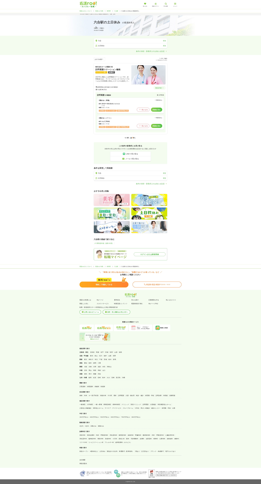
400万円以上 (94, 417)
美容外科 (82, 435)
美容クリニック (136, 404)
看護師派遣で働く (137, 303)
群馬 (114, 359)
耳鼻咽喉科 (134, 438)
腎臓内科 (138, 435)
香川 (90, 374)
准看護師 (90, 386)
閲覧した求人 (84, 303)
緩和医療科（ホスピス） (123, 442)
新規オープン (84, 451)
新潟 (91, 356)
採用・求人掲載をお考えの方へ (117, 312)
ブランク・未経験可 (157, 451)
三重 (99, 363)
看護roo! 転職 (99, 11)
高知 (99, 374)
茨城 (105, 359)
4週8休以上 (94, 451)
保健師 (97, 386)
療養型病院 (107, 404)
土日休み (102, 451)
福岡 (89, 377)
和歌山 (109, 366)
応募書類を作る (154, 300)
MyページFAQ (153, 303)
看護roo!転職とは (85, 300)
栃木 (109, 359)
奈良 (103, 366)
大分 (108, 377)
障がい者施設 (145, 408)
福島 (120, 352)
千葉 (100, 359)
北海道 (92, 352)
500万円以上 (104, 417)
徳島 (85, 374)
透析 (115, 395)
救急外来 (103, 395)
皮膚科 (142, 438)
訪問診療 (159, 395)
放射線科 (170, 438)
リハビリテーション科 (95, 442)
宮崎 (112, 377)
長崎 (99, 377)
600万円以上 (115, 417)
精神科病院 (116, 404)
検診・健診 (139, 395)
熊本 (103, 377)
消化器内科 (113, 435)
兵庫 (94, 366)
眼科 (127, 438)
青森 (97, 352)
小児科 (115, 438)
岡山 (90, 370)
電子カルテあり (170, 451)
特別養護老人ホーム (164, 404)
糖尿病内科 (146, 435)
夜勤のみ (101, 426)
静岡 (94, 363)
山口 (103, 370)
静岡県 (109, 11)
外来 (85, 395)
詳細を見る (156, 110)
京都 (90, 366)
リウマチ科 (83, 442)
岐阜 (90, 363)
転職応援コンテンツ (120, 303)
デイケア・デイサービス (113, 408)
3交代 (87, 426)
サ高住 (137, 408)
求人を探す (135, 300)
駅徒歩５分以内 (112, 451)
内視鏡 (165, 395)
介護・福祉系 (130, 395)
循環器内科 (122, 435)
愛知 (85, 363)
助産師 (103, 386)
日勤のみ (93, 426)
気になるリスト (171, 300)
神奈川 (91, 359)
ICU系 (110, 395)
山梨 (109, 356)
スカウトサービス (103, 303)
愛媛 (94, 374)
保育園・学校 (149, 395)
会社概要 (82, 460)
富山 (96, 356)
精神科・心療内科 (159, 438)
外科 (153, 435)
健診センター (155, 408)
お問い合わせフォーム (91, 312)
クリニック (125, 404)
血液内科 (131, 435)
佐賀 (94, 377)
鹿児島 (118, 377)
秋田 (111, 352)
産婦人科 (122, 438)
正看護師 (82, 386)
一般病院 (82, 404)
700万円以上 (125, 417)
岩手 (102, 352)
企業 (173, 408)
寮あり (137, 451)
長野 (114, 356)
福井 (105, 356)
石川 (100, 356)
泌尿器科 (149, 438)
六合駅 (116, 11)
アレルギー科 (109, 442)
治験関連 (172, 395)
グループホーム (128, 408)
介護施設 (153, 404)
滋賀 (99, 366)
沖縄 (123, 377)
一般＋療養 (98, 404)
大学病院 (90, 404)
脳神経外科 (92, 438)
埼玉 (96, 359)
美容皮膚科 (90, 435)
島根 (99, 370)
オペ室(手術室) (94, 395)
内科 (97, 435)
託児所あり (145, 451)
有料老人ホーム (98, 408)
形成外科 (108, 438)
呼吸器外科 (160, 435)
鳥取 (94, 370)
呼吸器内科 (104, 435)
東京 (85, 359)
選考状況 (117, 300)
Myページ (100, 300)
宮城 (106, 352)
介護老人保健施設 (85, 408)
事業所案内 (83, 463)
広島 (85, 370)
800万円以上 (136, 417)
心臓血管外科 (169, 435)
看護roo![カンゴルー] (86, 11)
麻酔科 (176, 438)
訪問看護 (121, 395)
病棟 (81, 395)
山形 (115, 352)
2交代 (81, 426)
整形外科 (100, 438)
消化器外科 (83, 438)
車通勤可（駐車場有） (126, 451)
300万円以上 (84, 417)
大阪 (85, 366)
